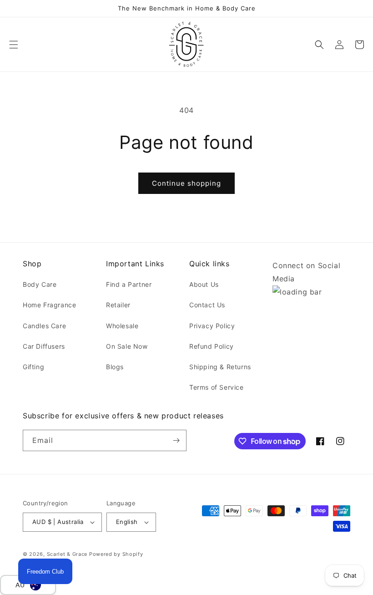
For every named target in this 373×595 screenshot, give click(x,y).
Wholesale (122, 326)
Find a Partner (128, 284)
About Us (204, 284)
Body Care (39, 284)
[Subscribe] (176, 440)
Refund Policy (211, 346)
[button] (14, 45)
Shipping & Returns (220, 367)
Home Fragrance (49, 305)
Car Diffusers (44, 346)
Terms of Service (216, 387)
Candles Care (44, 326)
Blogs (115, 367)
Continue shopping (186, 183)
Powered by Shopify (116, 554)
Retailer (118, 305)
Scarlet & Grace (67, 554)
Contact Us (207, 305)
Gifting (33, 367)
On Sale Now (127, 346)
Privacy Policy (212, 326)
